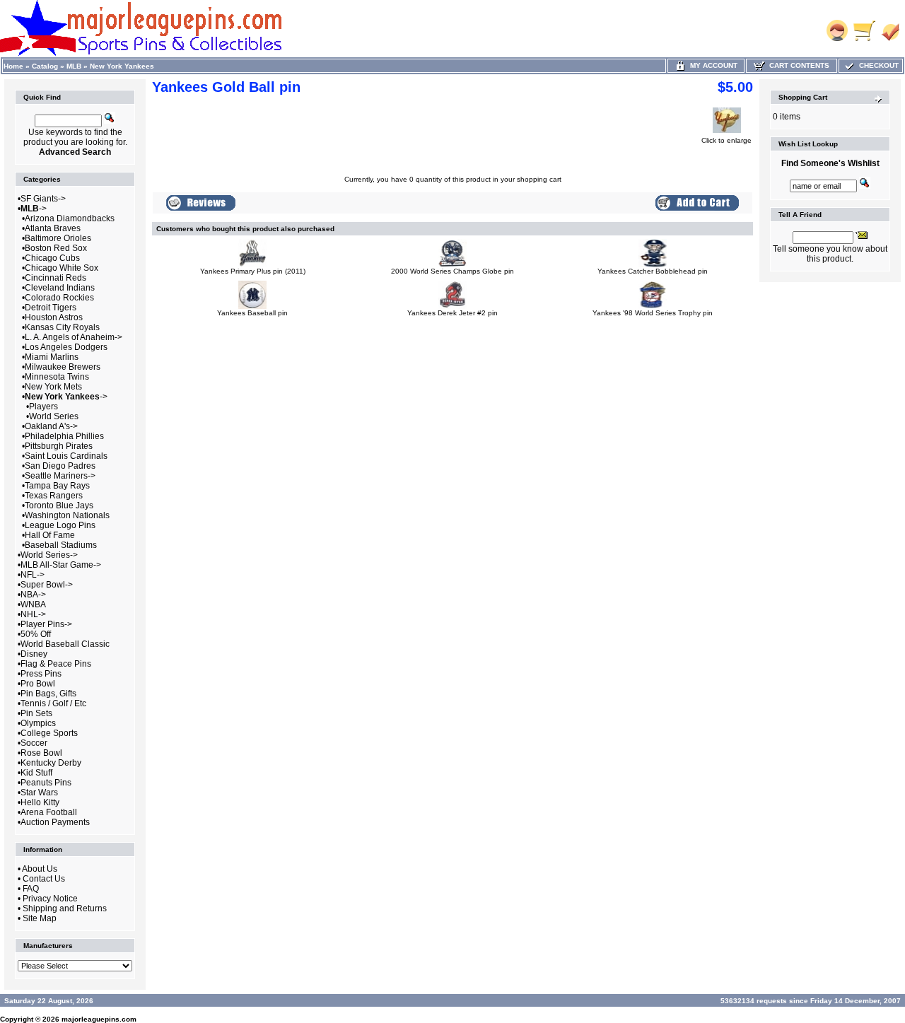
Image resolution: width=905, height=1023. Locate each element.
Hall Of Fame (50, 535)
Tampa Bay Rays (57, 486)
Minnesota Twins (57, 377)
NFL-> (33, 575)
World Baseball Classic (65, 644)
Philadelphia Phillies (64, 436)
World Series (53, 416)
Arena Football (49, 812)
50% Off (36, 634)
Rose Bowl (41, 753)
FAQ (31, 889)
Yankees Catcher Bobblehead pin (652, 271)
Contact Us (44, 879)
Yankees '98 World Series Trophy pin (652, 313)
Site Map (40, 918)
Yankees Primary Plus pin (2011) (252, 271)
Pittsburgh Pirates (59, 446)
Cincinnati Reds (55, 278)
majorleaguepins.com (99, 1019)
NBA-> (33, 595)
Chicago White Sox (61, 268)
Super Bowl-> (47, 585)
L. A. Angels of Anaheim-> (73, 337)
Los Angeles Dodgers (66, 347)
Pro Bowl (38, 684)
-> (34, 209)
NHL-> (33, 614)
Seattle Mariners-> (60, 476)
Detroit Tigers (50, 307)
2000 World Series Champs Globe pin (452, 271)
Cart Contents (797, 65)
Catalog (45, 66)
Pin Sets (36, 713)
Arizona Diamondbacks (70, 218)
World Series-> (49, 555)
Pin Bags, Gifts (48, 693)
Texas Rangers (54, 496)
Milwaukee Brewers (62, 367)
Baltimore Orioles (58, 238)
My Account (711, 65)
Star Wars (39, 792)
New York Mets (53, 387)
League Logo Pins (60, 525)
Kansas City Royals (62, 327)
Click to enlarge (726, 140)
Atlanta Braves (53, 228)
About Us (39, 869)
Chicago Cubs (52, 258)
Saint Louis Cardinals (66, 456)
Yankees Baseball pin (252, 313)
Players (43, 406)
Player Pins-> (46, 624)
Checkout (877, 65)
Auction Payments (55, 822)
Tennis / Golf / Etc (53, 703)
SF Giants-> (43, 199)
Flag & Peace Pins (56, 664)
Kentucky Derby (51, 763)
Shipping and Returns (65, 908)
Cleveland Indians (60, 288)
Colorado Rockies (59, 298)
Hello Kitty (40, 802)
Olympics (38, 723)
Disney (34, 654)
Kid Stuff (36, 773)
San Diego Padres (60, 466)
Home (13, 66)
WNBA (33, 604)
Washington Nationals (67, 515)
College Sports (49, 733)
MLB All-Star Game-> (61, 565)
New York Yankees (122, 66)
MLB (73, 66)
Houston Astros (54, 317)
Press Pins (41, 674)
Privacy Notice (50, 899)
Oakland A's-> (51, 426)
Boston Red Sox (56, 248)
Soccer (34, 743)
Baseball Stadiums (61, 545)
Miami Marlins (51, 357)
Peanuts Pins (46, 783)
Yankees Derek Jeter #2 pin (452, 313)
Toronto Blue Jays (59, 505)
